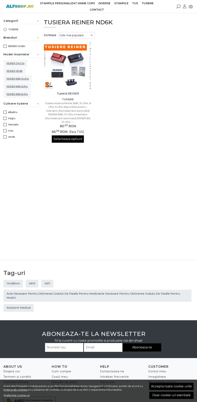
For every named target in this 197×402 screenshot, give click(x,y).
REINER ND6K (15, 71)
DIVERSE (104, 3)
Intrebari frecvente (114, 376)
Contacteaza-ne (112, 371)
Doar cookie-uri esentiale (171, 395)
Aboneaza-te (142, 347)
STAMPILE (121, 3)
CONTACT (97, 9)
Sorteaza (50, 35)
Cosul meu (60, 376)
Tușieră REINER (68, 93)
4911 (47, 283)
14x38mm (13, 283)
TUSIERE (148, 3)
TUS (135, 3)
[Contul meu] (185, 6)
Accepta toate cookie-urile (171, 386)
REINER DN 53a (15, 63)
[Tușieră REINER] (68, 66)
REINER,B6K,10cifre (18, 78)
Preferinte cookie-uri (17, 395)
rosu (10, 130)
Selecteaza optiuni (67, 139)
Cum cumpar (61, 371)
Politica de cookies (15, 389)
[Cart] (191, 6)
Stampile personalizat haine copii (67, 3)
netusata (13, 124)
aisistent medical (19, 307)
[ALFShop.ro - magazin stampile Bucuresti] (19, 6)
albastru (12, 112)
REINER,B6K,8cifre (17, 94)
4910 (32, 283)
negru (11, 118)
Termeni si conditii (17, 376)
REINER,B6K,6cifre (17, 86)
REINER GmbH (16, 46)
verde (11, 136)
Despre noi (11, 371)
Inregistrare (157, 376)
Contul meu (157, 371)
